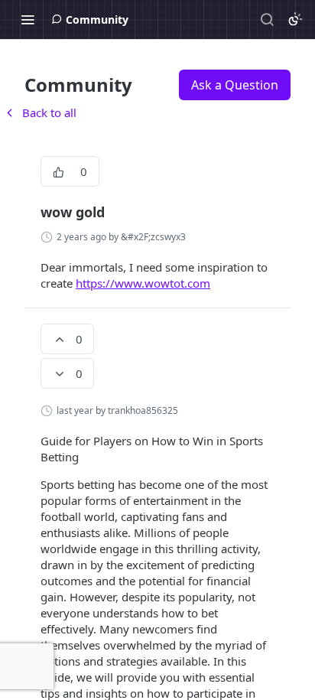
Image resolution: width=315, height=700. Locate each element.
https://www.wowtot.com (143, 283)
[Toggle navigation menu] (27, 19)
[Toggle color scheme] (295, 19)
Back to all (39, 112)
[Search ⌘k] (267, 19)
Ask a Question (234, 85)
